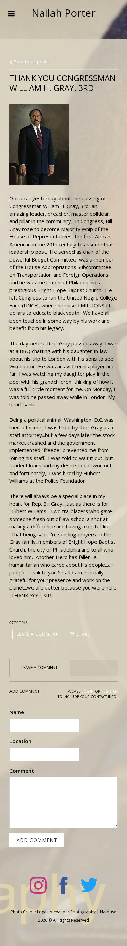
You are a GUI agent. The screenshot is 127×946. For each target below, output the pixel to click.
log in (87, 691)
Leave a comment (37, 634)
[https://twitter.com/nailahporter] (89, 886)
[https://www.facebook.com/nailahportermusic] (63, 886)
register (109, 691)
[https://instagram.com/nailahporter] (38, 886)
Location (20, 741)
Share (83, 634)
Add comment (37, 840)
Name (16, 712)
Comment (21, 770)
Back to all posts (30, 62)
